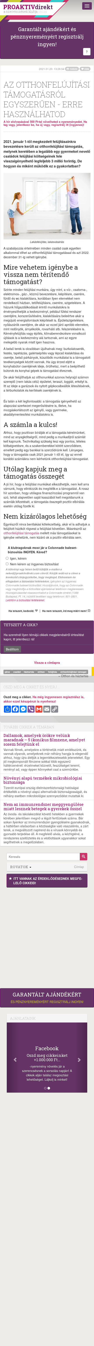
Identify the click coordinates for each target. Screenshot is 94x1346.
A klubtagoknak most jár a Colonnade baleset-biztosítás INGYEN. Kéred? (42, 549)
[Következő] (81, 1058)
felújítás (53, 671)
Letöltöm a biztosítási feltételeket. (25, 600)
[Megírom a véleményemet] (89, 610)
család (17, 671)
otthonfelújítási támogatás (21, 533)
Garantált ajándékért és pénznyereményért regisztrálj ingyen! (47, 37)
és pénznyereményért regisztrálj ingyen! (47, 998)
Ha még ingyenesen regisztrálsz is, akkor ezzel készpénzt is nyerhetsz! (43, 699)
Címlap (79, 867)
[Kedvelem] (36, 610)
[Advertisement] (47, 937)
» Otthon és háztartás (73, 676)
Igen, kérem (18, 558)
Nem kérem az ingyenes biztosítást (34, 564)
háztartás (29, 671)
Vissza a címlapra (47, 662)
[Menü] (87, 6)
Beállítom (12, 649)
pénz (7, 671)
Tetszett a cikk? (21, 624)
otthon (41, 671)
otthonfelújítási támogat (73, 671)
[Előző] (13, 1058)
